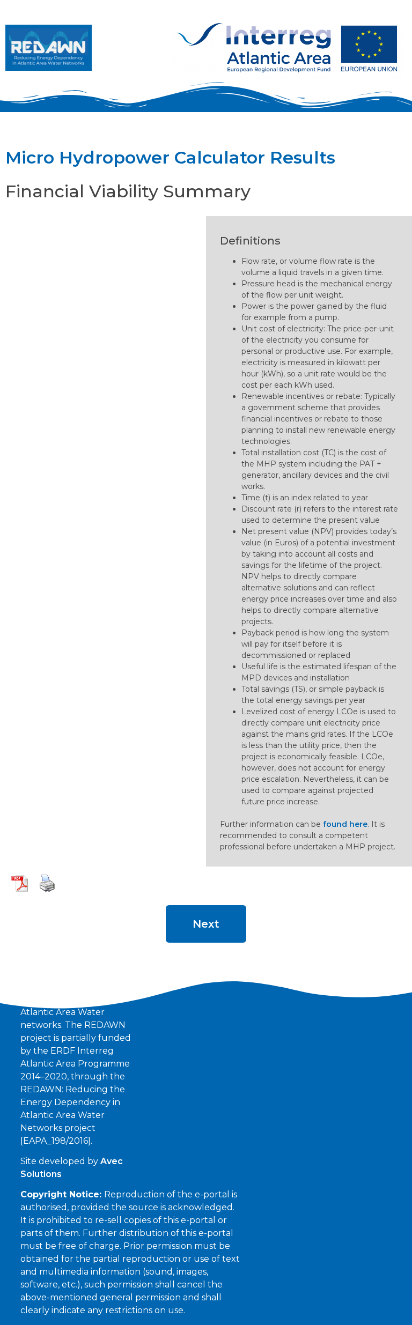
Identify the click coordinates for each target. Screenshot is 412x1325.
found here (345, 824)
